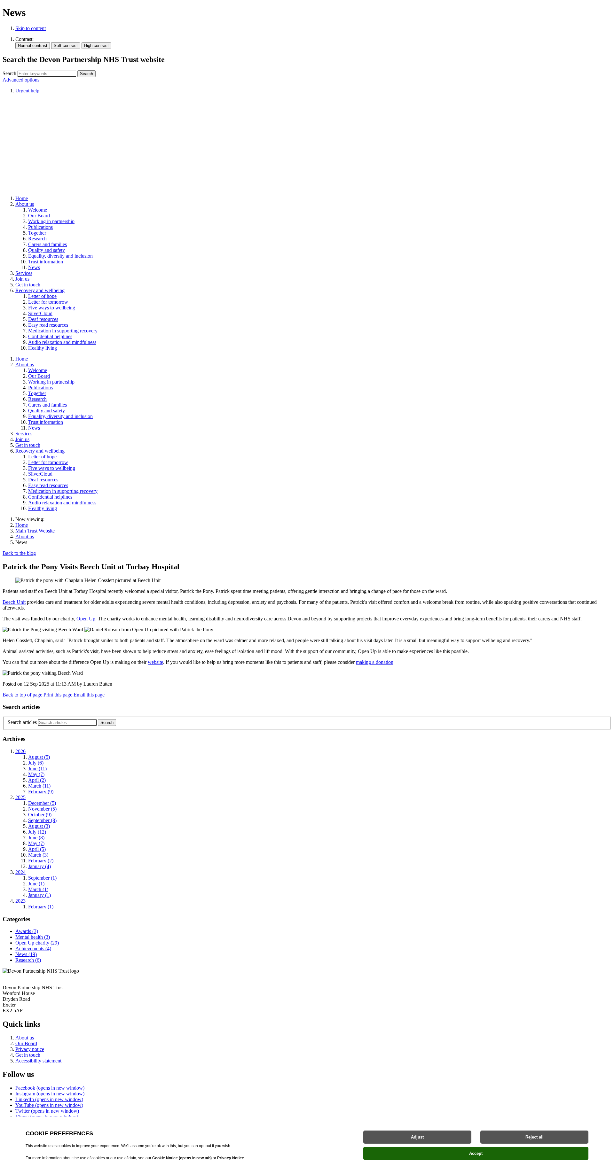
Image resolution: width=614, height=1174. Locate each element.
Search (9, 73)
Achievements (33, 948)
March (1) (38, 889)
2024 (20, 872)
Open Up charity (37, 942)
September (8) (42, 820)
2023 (20, 901)
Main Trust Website (35, 530)
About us (24, 536)
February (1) (40, 906)
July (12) (37, 832)
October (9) (39, 814)
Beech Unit (14, 602)
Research (28, 960)
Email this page (89, 694)
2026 (20, 751)
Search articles (22, 722)
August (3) (39, 826)
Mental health (32, 937)
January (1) (39, 895)
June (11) (37, 768)
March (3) (38, 855)
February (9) (40, 791)
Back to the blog (19, 553)
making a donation (374, 662)
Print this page (57, 694)
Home (21, 525)
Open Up (85, 618)
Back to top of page (22, 694)
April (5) (37, 849)
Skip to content (30, 28)
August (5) (39, 757)
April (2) (37, 780)
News (26, 954)
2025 (20, 797)
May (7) (36, 774)
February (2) (40, 860)
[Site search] (47, 74)
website (155, 662)
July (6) (35, 763)
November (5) (42, 809)
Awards (26, 931)
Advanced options (21, 79)
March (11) (39, 786)
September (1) (42, 878)
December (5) (42, 803)
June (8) (36, 837)
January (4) (39, 866)
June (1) (36, 883)
